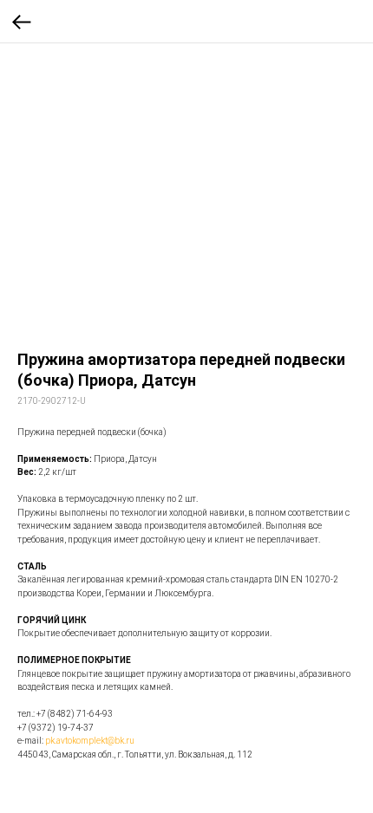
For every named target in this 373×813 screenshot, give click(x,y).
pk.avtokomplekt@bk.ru (89, 740)
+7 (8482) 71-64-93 (74, 714)
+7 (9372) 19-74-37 (55, 727)
